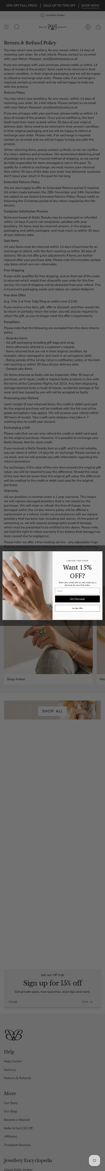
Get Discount (77, 598)
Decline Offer (77, 608)
